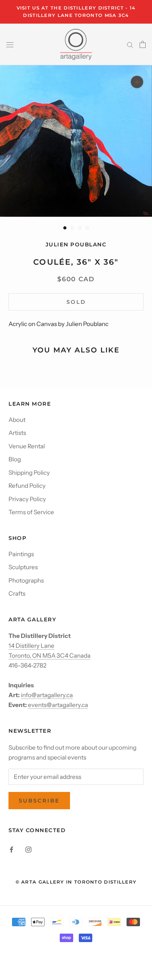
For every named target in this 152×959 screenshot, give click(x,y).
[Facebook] (11, 849)
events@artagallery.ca (58, 704)
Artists (17, 432)
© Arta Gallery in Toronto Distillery (76, 882)
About (16, 419)
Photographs (26, 580)
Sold (76, 302)
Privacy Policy (27, 499)
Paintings (21, 554)
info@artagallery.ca (47, 695)
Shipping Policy (29, 472)
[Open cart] (143, 44)
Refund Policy (27, 485)
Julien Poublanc (76, 244)
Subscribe (39, 800)
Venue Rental (26, 446)
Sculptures (23, 567)
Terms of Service (31, 512)
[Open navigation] (9, 44)
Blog (14, 459)
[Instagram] (28, 849)
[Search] (130, 44)
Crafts (16, 593)
